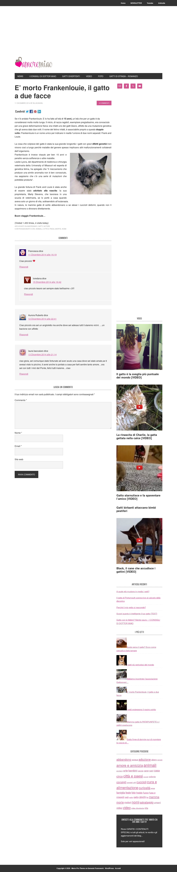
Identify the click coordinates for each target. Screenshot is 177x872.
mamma (154, 797)
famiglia (120, 792)
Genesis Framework (96, 868)
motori (127, 802)
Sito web (19, 459)
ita (147, 797)
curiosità (144, 787)
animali (39, 229)
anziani (119, 770)
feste (128, 792)
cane (146, 770)
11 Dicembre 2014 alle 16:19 (42, 254)
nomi (64, 229)
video (119, 808)
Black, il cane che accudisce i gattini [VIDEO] (135, 569)
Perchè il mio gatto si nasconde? (131, 607)
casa (157, 770)
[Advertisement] (88, 36)
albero (154, 759)
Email (18, 446)
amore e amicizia (129, 765)
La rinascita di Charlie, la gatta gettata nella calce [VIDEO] (136, 436)
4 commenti (104, 103)
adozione (145, 759)
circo (119, 776)
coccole (145, 777)
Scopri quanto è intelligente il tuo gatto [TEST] (136, 613)
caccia (140, 770)
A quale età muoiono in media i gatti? (132, 591)
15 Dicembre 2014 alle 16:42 (47, 282)
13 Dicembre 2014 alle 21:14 (42, 354)
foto (134, 792)
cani (151, 770)
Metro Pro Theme (78, 868)
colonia (152, 776)
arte (125, 770)
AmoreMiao (33, 62)
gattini (131, 797)
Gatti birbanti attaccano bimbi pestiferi (136, 509)
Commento (21, 400)
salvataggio (146, 802)
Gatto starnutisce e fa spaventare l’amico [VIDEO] (138, 497)
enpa (153, 788)
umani (157, 802)
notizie (47, 226)
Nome (18, 432)
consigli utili (131, 782)
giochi (142, 797)
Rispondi (23, 266)
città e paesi (48, 229)
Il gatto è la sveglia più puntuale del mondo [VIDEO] (137, 375)
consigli (121, 782)
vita (146, 808)
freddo (139, 792)
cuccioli (141, 782)
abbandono (123, 759)
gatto (136, 797)
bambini (132, 770)
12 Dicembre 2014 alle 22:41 (42, 318)
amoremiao (32, 226)
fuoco (146, 792)
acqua (135, 759)
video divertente (137, 808)
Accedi (118, 868)
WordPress (109, 868)
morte (58, 229)
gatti (40, 226)
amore (159, 759)
